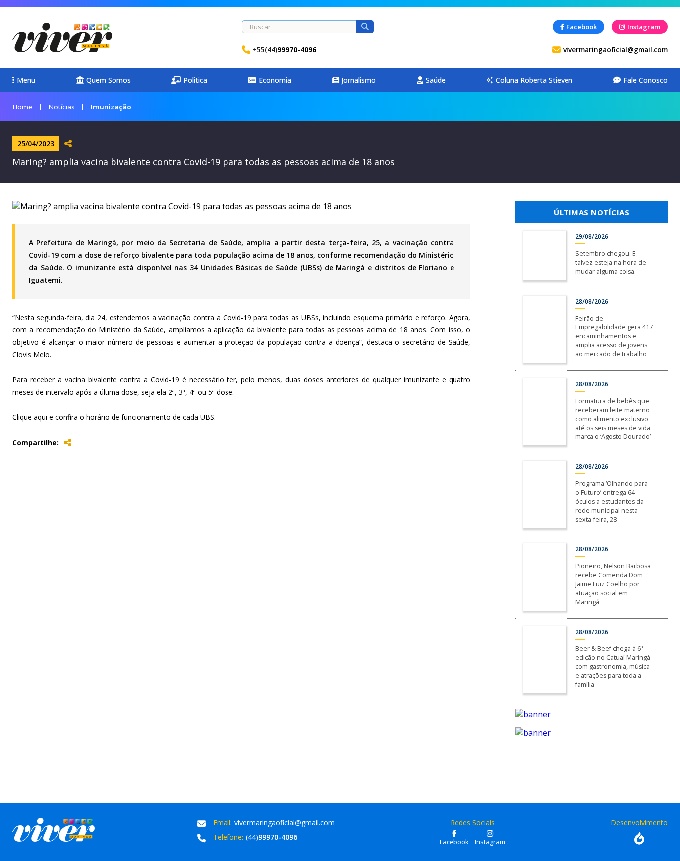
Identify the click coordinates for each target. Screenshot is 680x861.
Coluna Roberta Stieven (529, 80)
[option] (591, 714)
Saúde (436, 80)
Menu (26, 80)
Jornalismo (358, 80)
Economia (275, 80)
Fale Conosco (645, 80)
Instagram (643, 26)
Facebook (582, 26)
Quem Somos (108, 80)
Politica (195, 80)
